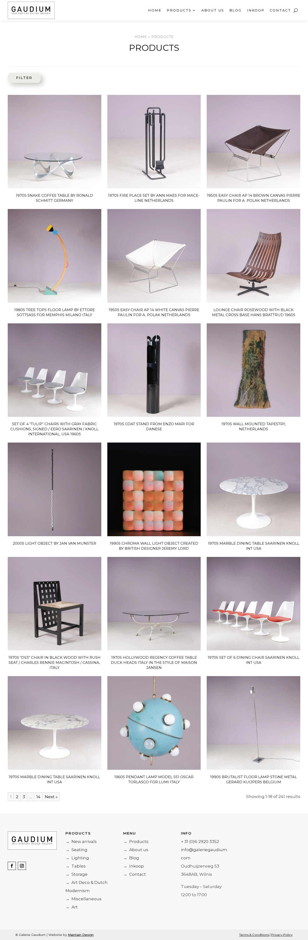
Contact (280, 10)
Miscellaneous (83, 898)
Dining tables (21, 321)
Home (154, 10)
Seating (76, 849)
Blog (235, 10)
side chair (21, 128)
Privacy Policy (282, 935)
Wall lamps (21, 291)
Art (71, 907)
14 (38, 796)
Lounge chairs (21, 147)
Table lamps (21, 235)
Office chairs (21, 184)
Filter (24, 77)
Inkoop (255, 10)
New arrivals (16, 99)
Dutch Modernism (16, 417)
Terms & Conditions (254, 935)
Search (19, 81)
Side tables (21, 358)
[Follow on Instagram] (22, 866)
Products (135, 841)
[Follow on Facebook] (12, 866)
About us (212, 10)
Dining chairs (21, 166)
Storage (76, 874)
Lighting (77, 857)
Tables (75, 866)
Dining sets (21, 388)
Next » (51, 796)
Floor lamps (21, 273)
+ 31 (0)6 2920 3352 (200, 841)
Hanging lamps (21, 254)
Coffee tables (21, 340)
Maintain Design (81, 935)
